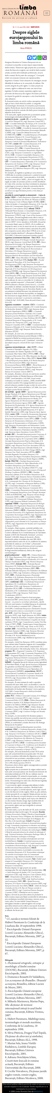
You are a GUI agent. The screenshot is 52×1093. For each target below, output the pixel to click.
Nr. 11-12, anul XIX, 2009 (21, 27)
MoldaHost (38, 1092)
